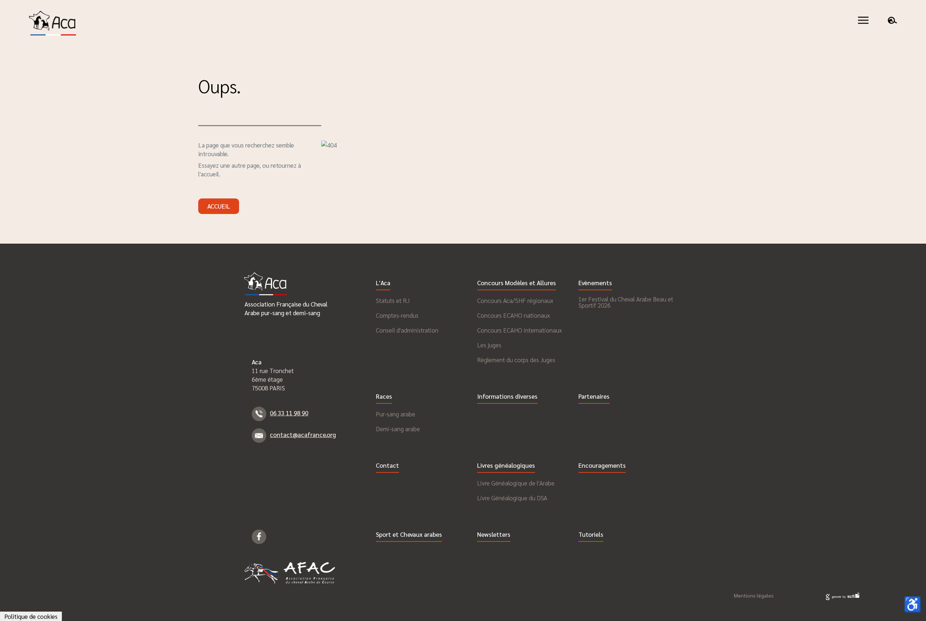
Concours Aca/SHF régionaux (515, 300)
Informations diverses (507, 396)
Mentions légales (754, 595)
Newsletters (493, 534)
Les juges (489, 345)
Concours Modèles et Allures (516, 283)
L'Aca (383, 283)
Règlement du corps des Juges (516, 360)
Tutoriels (590, 534)
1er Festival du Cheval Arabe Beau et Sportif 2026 (625, 302)
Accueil (218, 206)
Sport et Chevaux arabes (409, 534)
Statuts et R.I (393, 300)
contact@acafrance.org (303, 434)
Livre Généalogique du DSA (512, 498)
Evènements (595, 283)
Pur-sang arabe (395, 414)
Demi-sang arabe (398, 429)
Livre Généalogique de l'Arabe (516, 483)
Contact (387, 465)
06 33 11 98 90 (289, 413)
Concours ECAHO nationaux (513, 315)
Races (384, 396)
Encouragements (602, 465)
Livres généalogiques (506, 465)
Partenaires (593, 396)
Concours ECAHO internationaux (519, 330)
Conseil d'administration (407, 330)
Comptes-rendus (397, 315)
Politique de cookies (31, 616)
